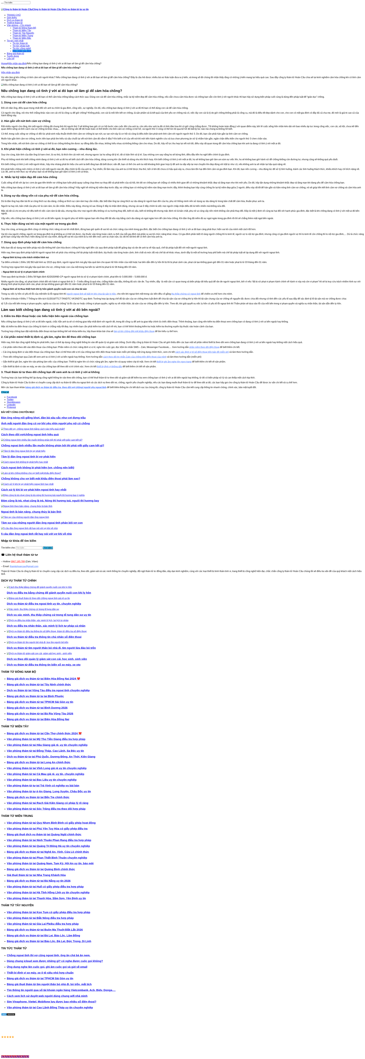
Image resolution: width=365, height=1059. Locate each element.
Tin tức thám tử (20, 43)
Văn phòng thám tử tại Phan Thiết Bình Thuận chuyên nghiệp (47, 857)
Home (4, 63)
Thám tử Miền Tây (22, 30)
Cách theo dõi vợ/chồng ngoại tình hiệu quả (30, 434)
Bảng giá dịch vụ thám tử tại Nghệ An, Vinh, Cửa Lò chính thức (48, 851)
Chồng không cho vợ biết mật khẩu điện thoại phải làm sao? (40, 478)
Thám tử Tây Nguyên (23, 33)
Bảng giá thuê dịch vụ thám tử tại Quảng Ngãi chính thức (44, 834)
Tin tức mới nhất (15, 40)
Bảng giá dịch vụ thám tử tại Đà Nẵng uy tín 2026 (39, 880)
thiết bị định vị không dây (109, 366)
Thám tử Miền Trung (23, 35)
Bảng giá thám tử (15, 53)
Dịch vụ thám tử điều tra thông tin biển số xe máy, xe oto (44, 664)
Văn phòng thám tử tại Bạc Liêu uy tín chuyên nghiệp (42, 779)
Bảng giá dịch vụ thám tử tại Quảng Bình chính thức (41, 869)
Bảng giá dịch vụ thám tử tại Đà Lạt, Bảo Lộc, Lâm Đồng (43, 935)
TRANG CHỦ (14, 15)
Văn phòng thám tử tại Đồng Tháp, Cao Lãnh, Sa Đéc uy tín (45, 750)
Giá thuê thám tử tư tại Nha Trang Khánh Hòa (36, 875)
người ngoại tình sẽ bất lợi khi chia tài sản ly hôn (91, 294)
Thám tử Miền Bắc (22, 38)
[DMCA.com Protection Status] (8, 1015)
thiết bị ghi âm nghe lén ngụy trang (174, 361)
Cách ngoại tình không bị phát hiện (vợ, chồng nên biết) (37, 467)
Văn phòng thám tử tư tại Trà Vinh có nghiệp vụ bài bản (43, 785)
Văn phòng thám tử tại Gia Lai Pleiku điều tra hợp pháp (43, 923)
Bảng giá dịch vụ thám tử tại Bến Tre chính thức (38, 797)
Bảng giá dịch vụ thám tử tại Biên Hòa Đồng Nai (38, 719)
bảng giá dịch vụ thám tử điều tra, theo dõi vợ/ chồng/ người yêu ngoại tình (65, 387)
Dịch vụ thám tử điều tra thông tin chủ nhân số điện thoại (44, 636)
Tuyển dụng (13, 56)
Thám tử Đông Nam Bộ (24, 28)
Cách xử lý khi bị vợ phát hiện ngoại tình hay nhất (33, 489)
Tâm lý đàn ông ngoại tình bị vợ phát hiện (28, 456)
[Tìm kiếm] (2, 3)
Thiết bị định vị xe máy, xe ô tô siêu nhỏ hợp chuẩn (40, 972)
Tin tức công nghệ (22, 48)
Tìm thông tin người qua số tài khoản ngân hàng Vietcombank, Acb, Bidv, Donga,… (61, 990)
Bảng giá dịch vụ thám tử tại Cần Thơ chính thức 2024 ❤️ (44, 733)
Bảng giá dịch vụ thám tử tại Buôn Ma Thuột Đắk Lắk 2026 (45, 929)
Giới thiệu (12, 17)
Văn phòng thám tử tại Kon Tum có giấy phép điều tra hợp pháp (48, 912)
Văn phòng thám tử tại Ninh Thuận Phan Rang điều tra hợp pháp (49, 840)
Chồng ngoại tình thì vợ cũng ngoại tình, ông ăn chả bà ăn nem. (48, 955)
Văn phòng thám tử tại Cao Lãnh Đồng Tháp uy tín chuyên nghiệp (50, 1007)
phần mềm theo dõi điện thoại (204, 347)
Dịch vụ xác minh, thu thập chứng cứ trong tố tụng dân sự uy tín (49, 614)
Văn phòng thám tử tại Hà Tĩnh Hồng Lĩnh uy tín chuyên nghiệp (48, 892)
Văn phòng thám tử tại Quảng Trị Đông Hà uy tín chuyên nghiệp (48, 845)
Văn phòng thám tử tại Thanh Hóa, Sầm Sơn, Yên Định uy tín (46, 898)
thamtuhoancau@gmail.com (24, 566)
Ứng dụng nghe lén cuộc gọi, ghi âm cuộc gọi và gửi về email (47, 966)
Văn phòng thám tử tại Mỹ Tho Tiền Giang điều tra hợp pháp (46, 739)
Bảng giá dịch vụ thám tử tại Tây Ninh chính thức (39, 684)
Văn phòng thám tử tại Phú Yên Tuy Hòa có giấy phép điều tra (47, 828)
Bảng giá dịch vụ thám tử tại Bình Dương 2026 (37, 707)
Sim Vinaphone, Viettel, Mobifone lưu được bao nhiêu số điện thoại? (51, 1001)
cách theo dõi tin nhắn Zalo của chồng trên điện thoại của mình (134, 357)
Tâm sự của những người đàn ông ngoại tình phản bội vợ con (42, 522)
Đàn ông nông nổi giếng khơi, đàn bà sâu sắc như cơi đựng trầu (43, 417)
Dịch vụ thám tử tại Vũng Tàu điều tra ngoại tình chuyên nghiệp (48, 690)
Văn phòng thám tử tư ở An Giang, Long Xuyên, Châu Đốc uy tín (49, 791)
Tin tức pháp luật (21, 46)
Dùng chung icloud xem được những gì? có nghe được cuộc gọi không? (55, 961)
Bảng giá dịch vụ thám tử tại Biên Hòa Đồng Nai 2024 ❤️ (43, 678)
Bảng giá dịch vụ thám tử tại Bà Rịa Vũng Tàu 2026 (40, 713)
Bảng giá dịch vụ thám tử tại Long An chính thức (38, 762)
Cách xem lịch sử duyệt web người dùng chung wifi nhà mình (47, 995)
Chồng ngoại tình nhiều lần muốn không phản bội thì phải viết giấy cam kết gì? (52, 445)
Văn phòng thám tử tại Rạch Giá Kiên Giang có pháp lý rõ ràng (47, 802)
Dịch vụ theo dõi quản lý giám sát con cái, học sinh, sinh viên (47, 658)
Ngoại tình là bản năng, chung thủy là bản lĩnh (31, 511)
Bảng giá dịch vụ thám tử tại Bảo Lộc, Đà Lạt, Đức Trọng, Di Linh (49, 941)
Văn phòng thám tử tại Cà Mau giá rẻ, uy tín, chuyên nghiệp (45, 774)
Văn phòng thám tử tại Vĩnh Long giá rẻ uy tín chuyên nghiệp (47, 768)
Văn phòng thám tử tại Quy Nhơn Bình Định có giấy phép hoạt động (51, 822)
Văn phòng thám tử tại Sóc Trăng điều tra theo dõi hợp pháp (46, 808)
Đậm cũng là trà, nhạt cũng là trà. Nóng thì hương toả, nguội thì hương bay (50, 500)
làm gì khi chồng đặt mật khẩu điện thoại (134, 331)
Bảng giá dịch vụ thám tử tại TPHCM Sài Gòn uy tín (40, 701)
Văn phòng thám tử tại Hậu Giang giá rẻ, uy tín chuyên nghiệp (47, 744)
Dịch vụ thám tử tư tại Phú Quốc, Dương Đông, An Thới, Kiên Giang (51, 756)
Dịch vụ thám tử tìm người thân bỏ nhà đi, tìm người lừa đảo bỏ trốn (51, 647)
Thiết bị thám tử (15, 23)
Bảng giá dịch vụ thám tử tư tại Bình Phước (35, 696)
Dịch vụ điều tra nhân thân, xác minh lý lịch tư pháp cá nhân (46, 625)
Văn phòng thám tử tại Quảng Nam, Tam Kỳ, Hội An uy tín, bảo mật (50, 863)
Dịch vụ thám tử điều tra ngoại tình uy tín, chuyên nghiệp (44, 603)
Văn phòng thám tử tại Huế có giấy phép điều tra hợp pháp (45, 886)
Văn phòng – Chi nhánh (19, 25)
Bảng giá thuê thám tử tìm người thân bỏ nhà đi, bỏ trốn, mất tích (49, 984)
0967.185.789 (18, 561)
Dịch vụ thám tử (15, 20)
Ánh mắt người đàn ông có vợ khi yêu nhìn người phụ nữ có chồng (45, 423)
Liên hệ (10, 58)
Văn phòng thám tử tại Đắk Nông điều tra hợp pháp (40, 917)
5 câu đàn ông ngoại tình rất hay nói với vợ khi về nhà (36, 533)
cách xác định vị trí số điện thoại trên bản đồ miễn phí (202, 352)
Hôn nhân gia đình (22, 51)
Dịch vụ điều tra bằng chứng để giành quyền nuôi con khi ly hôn (49, 592)
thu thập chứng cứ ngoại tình (185, 294)
